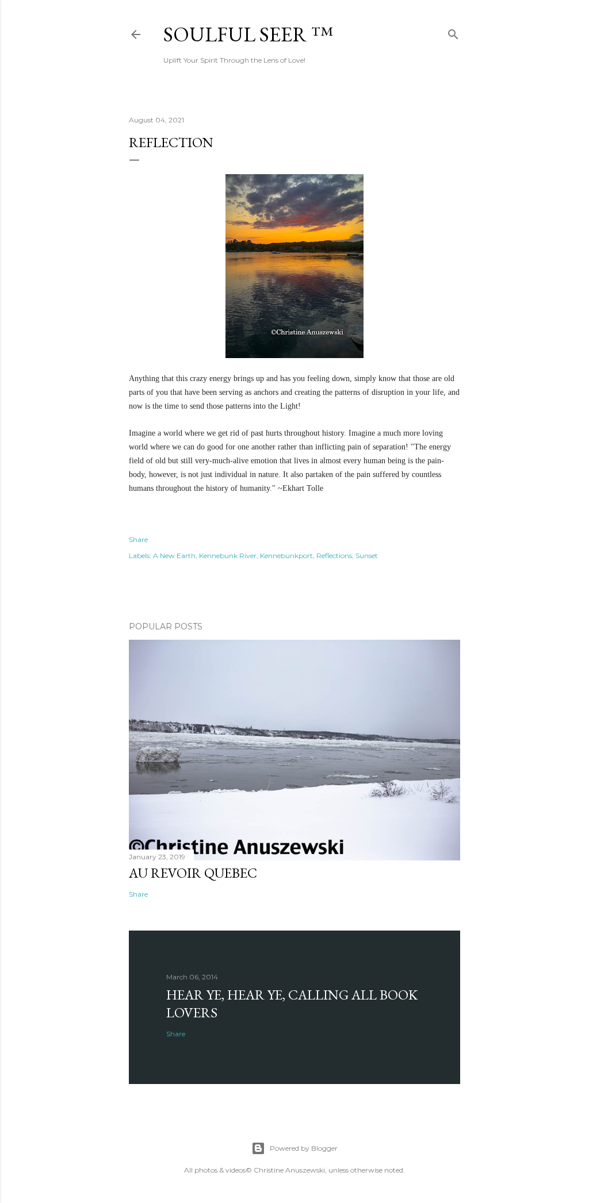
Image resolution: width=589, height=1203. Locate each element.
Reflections (334, 555)
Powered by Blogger (304, 1148)
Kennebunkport (286, 555)
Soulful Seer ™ (248, 34)
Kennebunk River (228, 555)
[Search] (453, 32)
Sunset (366, 555)
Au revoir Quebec (193, 873)
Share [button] (138, 539)
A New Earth (174, 555)
